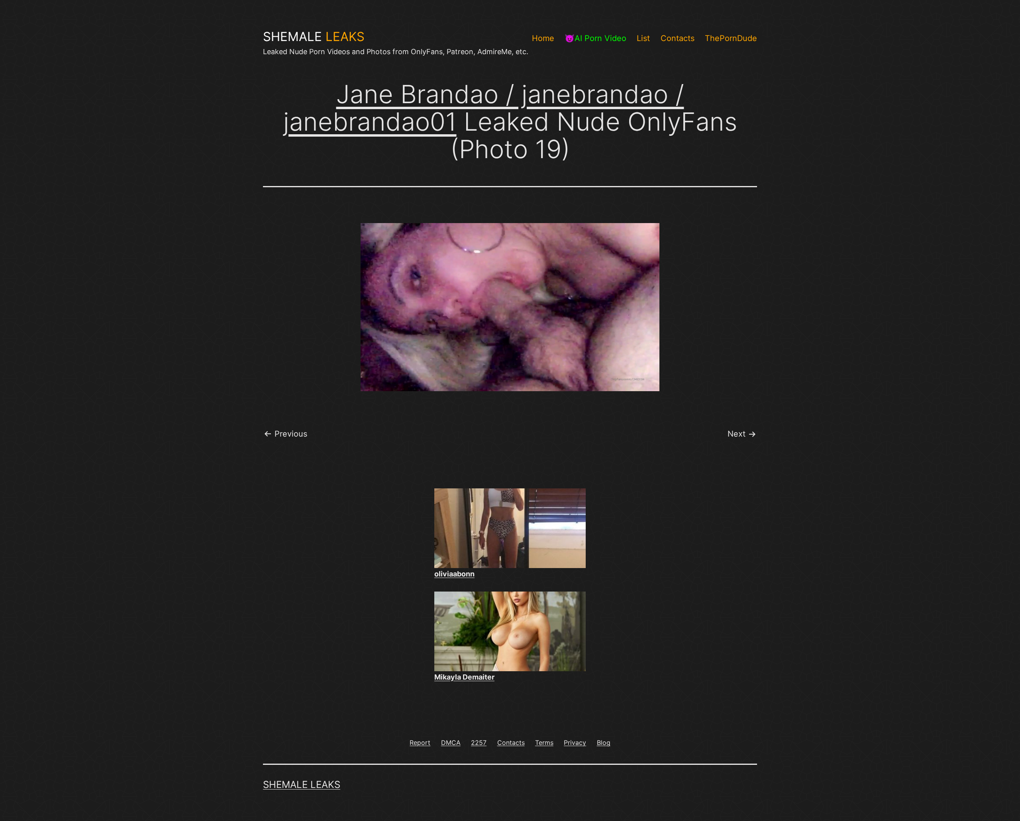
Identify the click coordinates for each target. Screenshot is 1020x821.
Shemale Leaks (301, 784)
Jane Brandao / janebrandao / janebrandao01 (483, 108)
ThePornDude (731, 38)
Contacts (677, 38)
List (643, 38)
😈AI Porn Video (595, 38)
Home (543, 38)
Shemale (314, 36)
